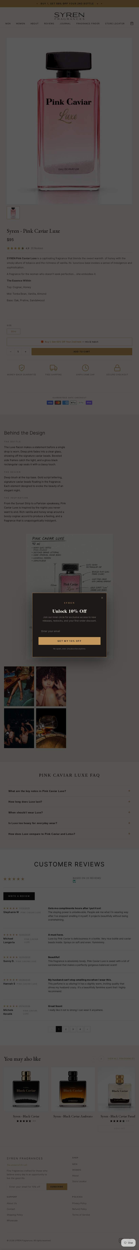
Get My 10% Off (69, 641)
